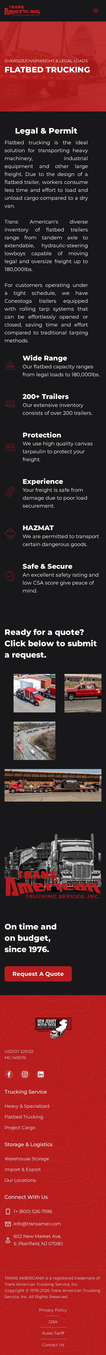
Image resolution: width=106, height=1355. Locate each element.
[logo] (23, 11)
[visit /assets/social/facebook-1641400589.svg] (9, 1074)
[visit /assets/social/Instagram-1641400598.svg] (24, 1074)
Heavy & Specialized (27, 1106)
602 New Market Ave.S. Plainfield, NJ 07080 (38, 1240)
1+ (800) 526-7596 (33, 1211)
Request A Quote (38, 973)
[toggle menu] (95, 10)
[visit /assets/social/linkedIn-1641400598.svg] (40, 1074)
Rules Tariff (53, 1333)
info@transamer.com (37, 1224)
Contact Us (53, 1344)
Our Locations (20, 1180)
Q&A (53, 1321)
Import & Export (23, 1169)
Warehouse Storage (27, 1158)
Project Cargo (20, 1127)
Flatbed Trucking (24, 1117)
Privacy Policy (53, 1310)
